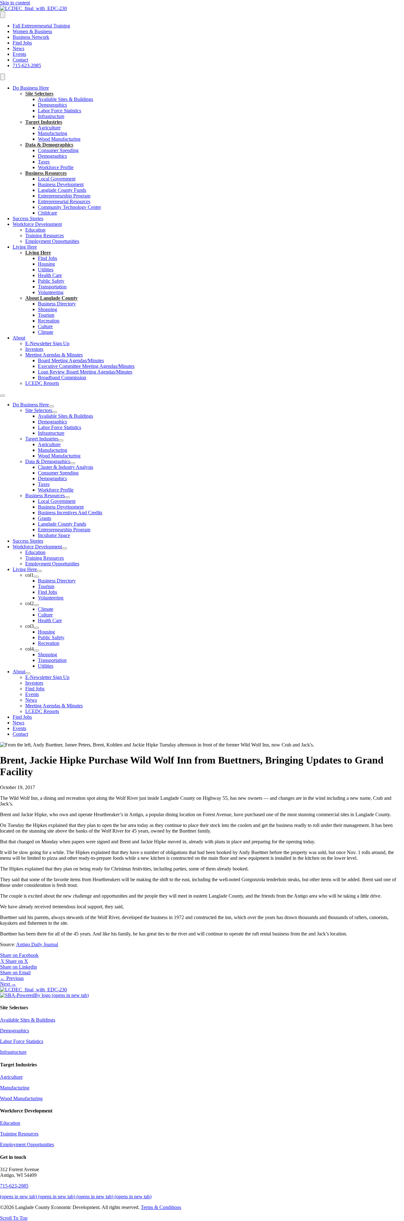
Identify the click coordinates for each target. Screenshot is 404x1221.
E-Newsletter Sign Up (47, 343)
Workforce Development (37, 224)
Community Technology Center (69, 207)
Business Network (31, 37)
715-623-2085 (27, 65)
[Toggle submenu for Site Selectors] (54, 412)
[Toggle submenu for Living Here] (39, 571)
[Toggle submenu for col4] (36, 651)
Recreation (48, 320)
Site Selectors (39, 93)
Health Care (50, 275)
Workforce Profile (56, 167)
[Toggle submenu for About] (27, 673)
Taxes (44, 161)
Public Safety (51, 281)
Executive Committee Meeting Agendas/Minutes (86, 366)
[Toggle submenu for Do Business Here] (51, 406)
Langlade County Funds (62, 190)
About (19, 337)
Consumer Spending (58, 150)
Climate (45, 332)
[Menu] (2, 14)
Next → (8, 984)
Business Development (61, 184)
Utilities (45, 269)
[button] (13, 1218)
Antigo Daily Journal (37, 944)
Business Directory (57, 303)
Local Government (56, 178)
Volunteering (50, 292)
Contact (20, 59)
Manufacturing (52, 133)
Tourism (46, 315)
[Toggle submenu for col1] (36, 577)
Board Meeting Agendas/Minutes (71, 360)
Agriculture (49, 127)
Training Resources (44, 235)
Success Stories (28, 218)
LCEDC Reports (42, 383)
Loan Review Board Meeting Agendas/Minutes (85, 372)
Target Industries (43, 122)
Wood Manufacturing (59, 139)
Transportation (52, 286)
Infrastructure (51, 116)
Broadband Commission (62, 377)
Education (35, 230)
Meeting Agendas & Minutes (54, 354)
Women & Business (32, 31)
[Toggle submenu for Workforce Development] (64, 548)
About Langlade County (51, 298)
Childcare (47, 212)
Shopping (47, 309)
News (18, 48)
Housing (46, 264)
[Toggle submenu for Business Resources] (67, 497)
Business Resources (46, 173)
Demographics (52, 105)
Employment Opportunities (52, 241)
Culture (45, 326)
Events (19, 54)
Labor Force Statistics (59, 110)
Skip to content (15, 2)
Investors (34, 349)
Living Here (25, 247)
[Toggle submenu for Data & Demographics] (72, 463)
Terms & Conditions (161, 1207)
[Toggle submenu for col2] (36, 605)
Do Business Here (31, 88)
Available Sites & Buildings (65, 99)
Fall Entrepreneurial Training (41, 25)
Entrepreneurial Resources (64, 201)
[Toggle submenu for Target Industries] (60, 440)
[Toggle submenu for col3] (36, 628)
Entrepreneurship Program (64, 195)
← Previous (12, 978)
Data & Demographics (49, 144)
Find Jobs (22, 42)
